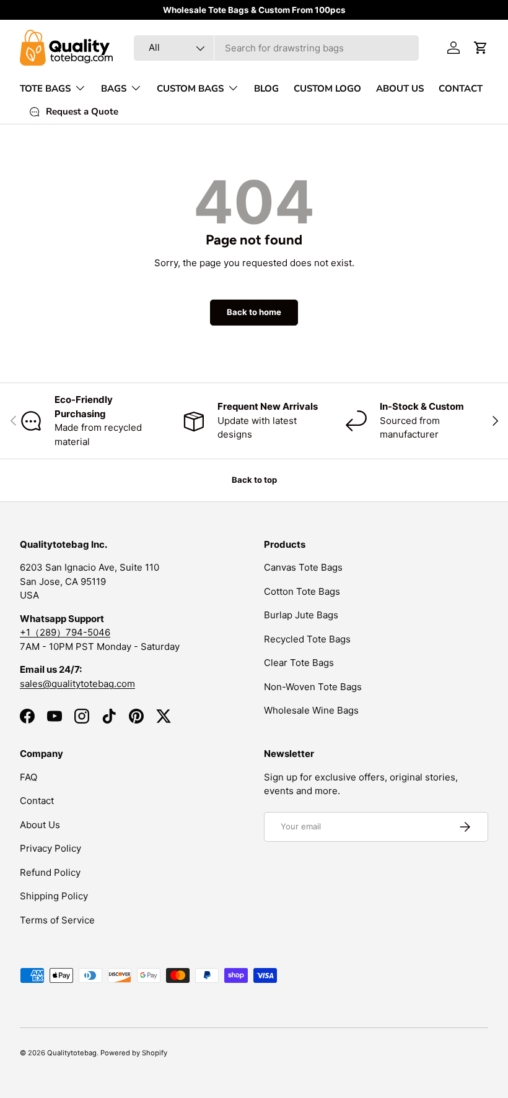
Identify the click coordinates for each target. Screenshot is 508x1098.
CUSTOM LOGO (327, 88)
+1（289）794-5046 (65, 632)
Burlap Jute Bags (301, 615)
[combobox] (276, 48)
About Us (40, 825)
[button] (480, 47)
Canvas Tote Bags (303, 567)
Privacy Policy (50, 848)
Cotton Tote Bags (302, 591)
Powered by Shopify (133, 1052)
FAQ (28, 777)
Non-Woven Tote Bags (313, 687)
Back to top (254, 480)
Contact (37, 800)
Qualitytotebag (72, 1052)
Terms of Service (57, 920)
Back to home (254, 312)
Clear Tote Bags (299, 662)
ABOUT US (400, 88)
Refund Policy (50, 872)
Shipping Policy (54, 896)
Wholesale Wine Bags (311, 710)
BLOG (266, 88)
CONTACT (461, 88)
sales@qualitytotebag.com (77, 683)
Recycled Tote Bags (307, 639)
